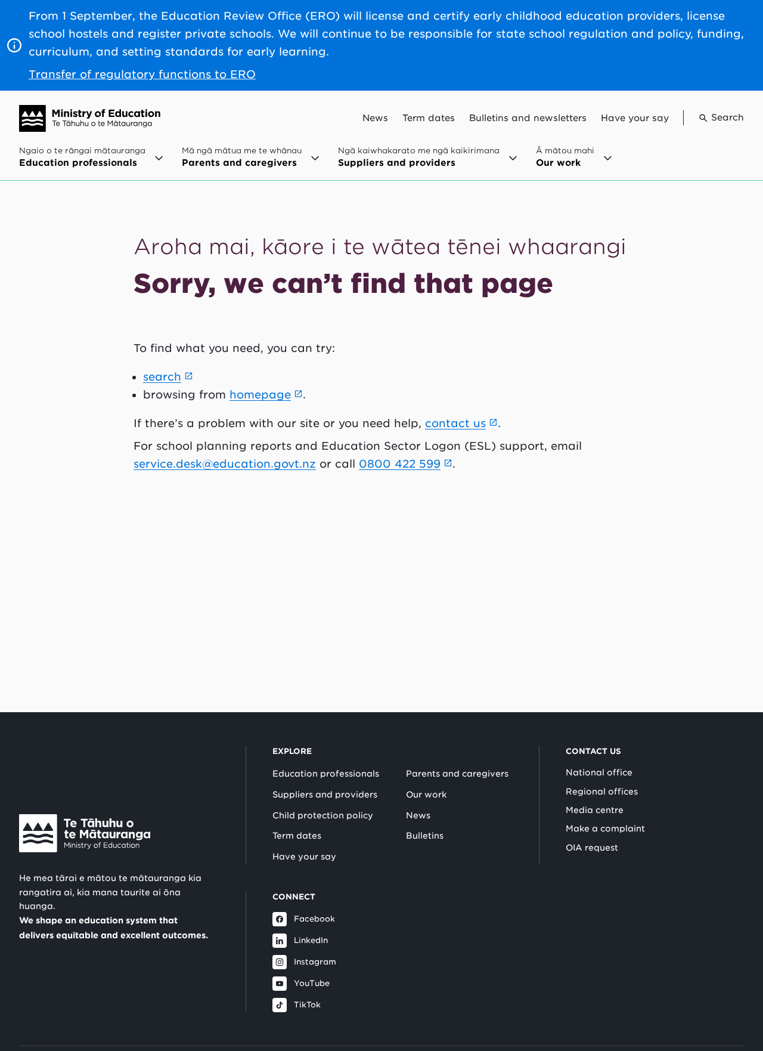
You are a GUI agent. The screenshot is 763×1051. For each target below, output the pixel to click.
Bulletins (424, 835)
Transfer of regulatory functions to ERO (142, 74)
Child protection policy (322, 815)
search (162, 376)
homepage (260, 394)
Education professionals (325, 773)
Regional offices (602, 791)
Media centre (595, 810)
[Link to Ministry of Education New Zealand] (84, 833)
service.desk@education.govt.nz (225, 464)
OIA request (592, 847)
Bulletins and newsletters (528, 118)
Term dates (428, 118)
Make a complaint (605, 828)
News (375, 118)
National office (599, 772)
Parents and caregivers (457, 773)
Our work (426, 794)
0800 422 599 (400, 464)
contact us (455, 423)
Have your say (635, 118)
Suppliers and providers (324, 794)
